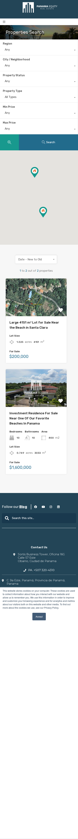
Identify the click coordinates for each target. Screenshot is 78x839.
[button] (4, 21)
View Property (36, 308)
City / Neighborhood (16, 59)
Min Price (9, 106)
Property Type (12, 91)
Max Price (9, 122)
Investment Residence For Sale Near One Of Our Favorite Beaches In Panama (33, 418)
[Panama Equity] (40, 7)
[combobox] (39, 50)
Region (7, 43)
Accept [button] (39, 616)
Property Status (14, 75)
